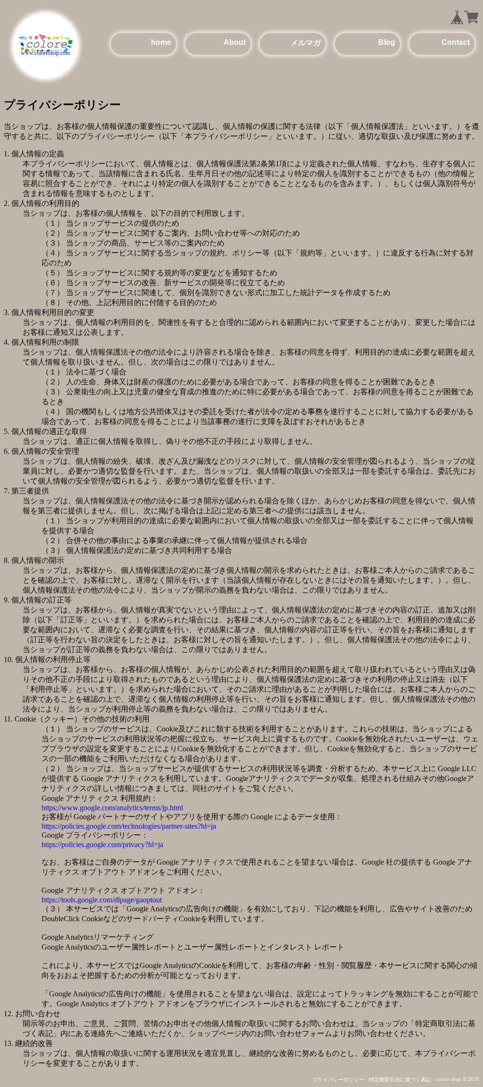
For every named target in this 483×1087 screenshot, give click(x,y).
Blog (386, 42)
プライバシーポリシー (338, 1079)
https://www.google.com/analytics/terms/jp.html (112, 808)
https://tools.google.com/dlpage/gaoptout (102, 900)
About (235, 42)
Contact (455, 42)
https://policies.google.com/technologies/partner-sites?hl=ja (129, 826)
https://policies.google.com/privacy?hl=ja (102, 845)
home (161, 42)
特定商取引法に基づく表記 (400, 1079)
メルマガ (306, 42)
